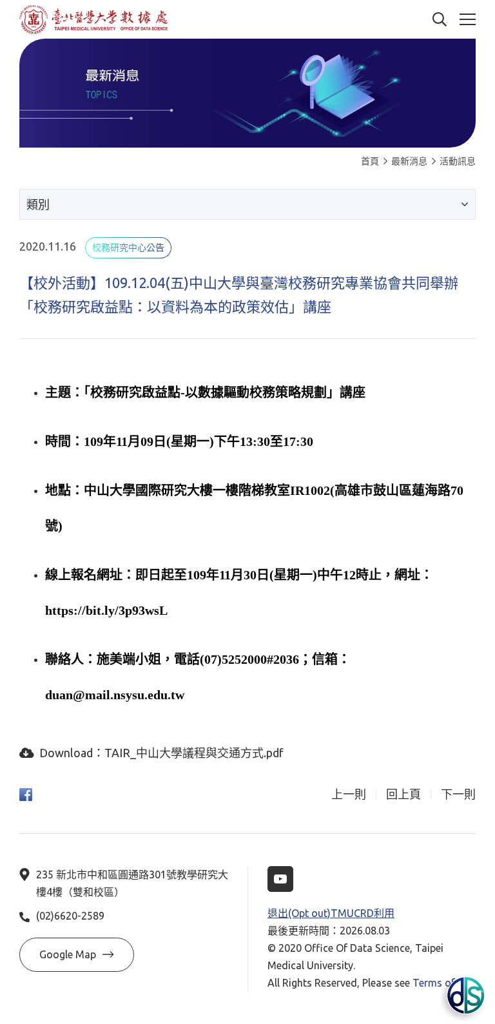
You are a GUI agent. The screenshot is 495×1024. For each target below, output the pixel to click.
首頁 (370, 161)
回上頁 (403, 794)
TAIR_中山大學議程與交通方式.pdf (194, 752)
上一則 (348, 794)
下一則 (458, 794)
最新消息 (409, 161)
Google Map (67, 954)
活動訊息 (458, 161)
